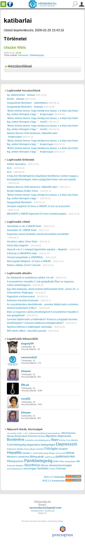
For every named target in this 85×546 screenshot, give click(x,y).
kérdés (10, 99)
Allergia (10, 436)
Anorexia (33, 436)
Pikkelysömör (15, 461)
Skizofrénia (32, 465)
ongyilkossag (49, 457)
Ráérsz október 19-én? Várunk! (24, 265)
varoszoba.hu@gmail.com (45, 507)
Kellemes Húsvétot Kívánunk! (22, 300)
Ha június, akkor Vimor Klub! (22, 241)
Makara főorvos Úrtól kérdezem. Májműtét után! (32, 133)
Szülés (52, 469)
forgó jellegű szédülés (34, 449)
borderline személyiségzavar (38, 440)
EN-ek (25, 384)
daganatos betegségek (41, 444)
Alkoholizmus (68, 433)
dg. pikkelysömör (16, 95)
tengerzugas (46, 114)
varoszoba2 (29, 357)
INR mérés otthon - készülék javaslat (26, 330)
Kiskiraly (38, 106)
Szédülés (43, 468)
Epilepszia (11, 449)
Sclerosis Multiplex (15, 465)
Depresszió (66, 444)
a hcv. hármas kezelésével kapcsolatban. (42, 433)
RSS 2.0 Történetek (54, 477)
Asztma (41, 436)
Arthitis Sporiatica (16, 164)
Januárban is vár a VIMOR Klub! (24, 226)
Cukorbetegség (16, 444)
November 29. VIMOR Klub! (22, 230)
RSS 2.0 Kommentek (53, 480)
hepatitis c (27, 453)
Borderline (15, 439)
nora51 (44, 121)
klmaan (31, 95)
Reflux (56, 461)
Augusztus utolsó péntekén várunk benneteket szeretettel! (38, 234)
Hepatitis (14, 452)
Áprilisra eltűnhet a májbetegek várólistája (29, 327)
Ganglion (63, 448)
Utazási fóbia (15, 47)
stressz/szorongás (60, 465)
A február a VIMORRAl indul (22, 253)
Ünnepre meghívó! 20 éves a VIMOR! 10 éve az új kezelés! (38, 206)
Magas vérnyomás (57, 453)
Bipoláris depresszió (58, 435)
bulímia (62, 440)
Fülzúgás (51, 448)
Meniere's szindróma (18, 456)
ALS (9, 168)
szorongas (30, 468)
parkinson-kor (65, 456)
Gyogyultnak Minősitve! (19, 102)
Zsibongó (61, 468)
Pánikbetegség (37, 55)
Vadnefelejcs (41, 102)
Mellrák (70, 452)
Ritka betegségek (68, 461)
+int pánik (11, 433)
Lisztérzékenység (40, 453)
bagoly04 (27, 343)
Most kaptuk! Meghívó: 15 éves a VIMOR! (29, 261)
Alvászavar (20, 435)
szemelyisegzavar (15, 469)
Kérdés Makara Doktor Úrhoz (22, 191)
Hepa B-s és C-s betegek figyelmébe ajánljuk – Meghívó (37, 249)
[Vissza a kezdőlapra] (42, 4)
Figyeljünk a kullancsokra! (21, 296)
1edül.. (19, 433)
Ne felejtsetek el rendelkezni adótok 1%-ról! (30, 277)
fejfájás (20, 449)
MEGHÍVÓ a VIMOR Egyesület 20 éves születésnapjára (36, 213)
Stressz (44, 465)
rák (78, 461)
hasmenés (23, 55)
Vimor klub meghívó (17, 245)
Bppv (55, 439)
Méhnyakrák (37, 456)
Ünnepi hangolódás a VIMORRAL (25, 257)
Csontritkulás (72, 440)
